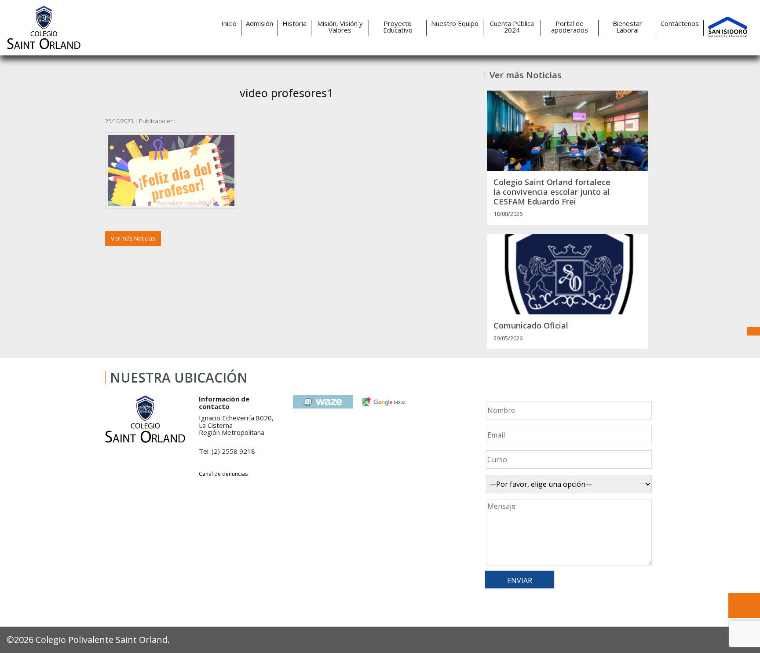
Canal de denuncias (223, 474)
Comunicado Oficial (530, 326)
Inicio (229, 23)
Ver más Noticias (133, 238)
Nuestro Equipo (455, 23)
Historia (294, 23)
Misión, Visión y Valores (340, 26)
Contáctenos (680, 23)
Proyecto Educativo (398, 26)
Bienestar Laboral (627, 26)
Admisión (259, 23)
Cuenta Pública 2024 (512, 26)
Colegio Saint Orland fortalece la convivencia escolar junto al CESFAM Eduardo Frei (551, 192)
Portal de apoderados (569, 26)
